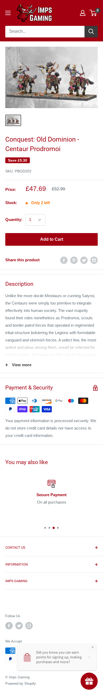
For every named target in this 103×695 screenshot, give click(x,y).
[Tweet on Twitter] (84, 260)
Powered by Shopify (20, 684)
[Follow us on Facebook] (9, 625)
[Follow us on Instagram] (29, 625)
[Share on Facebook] (64, 260)
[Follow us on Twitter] (19, 625)
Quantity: (13, 219)
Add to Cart (51, 239)
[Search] (91, 31)
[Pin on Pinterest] (74, 260)
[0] (93, 13)
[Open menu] (8, 13)
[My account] (82, 13)
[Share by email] (94, 260)
